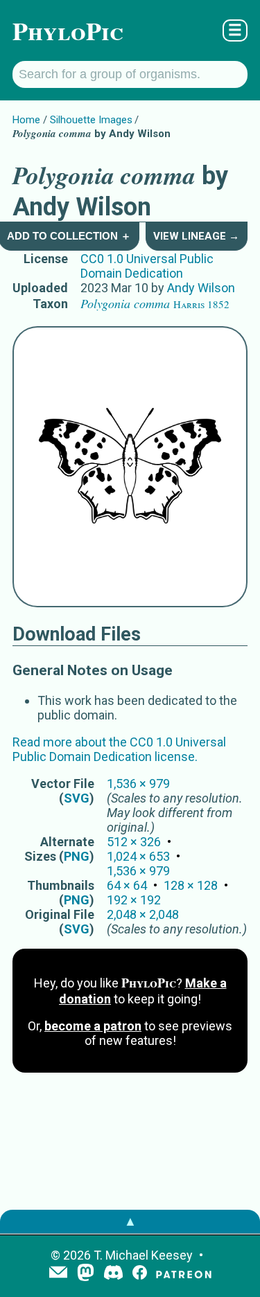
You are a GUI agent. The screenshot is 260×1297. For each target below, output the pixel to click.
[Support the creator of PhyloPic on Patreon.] (183, 1274)
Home (26, 120)
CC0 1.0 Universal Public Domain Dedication (147, 265)
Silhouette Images (91, 120)
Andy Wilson (201, 287)
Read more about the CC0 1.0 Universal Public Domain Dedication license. (119, 749)
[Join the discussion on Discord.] (113, 1273)
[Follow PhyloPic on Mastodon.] (85, 1274)
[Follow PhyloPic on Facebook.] (139, 1273)
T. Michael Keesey (143, 1255)
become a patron (92, 1026)
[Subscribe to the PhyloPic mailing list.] (58, 1273)
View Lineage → (196, 236)
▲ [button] (130, 1221)
